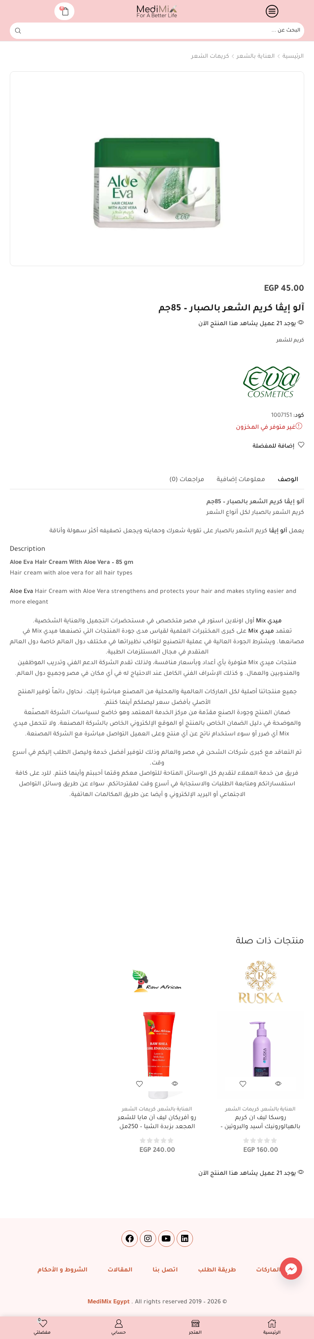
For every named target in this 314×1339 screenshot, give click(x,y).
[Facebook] (129, 1238)
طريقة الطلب (217, 1270)
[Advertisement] (157, 874)
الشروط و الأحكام (62, 1270)
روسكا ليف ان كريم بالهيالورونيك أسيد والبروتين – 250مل (260, 1127)
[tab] (287, 480)
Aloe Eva (21, 592)
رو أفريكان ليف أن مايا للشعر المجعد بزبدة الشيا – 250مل (157, 1123)
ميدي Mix (269, 621)
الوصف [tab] (288, 480)
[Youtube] (166, 1238)
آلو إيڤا (278, 531)
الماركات (268, 1270)
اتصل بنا (165, 1270)
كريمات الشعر (210, 57)
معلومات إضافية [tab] (241, 480)
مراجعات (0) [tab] (186, 480)
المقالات (120, 1270)
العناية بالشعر (256, 57)
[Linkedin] (185, 1238)
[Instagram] (148, 1238)
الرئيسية (293, 57)
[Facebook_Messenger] (291, 1269)
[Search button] (18, 31)
